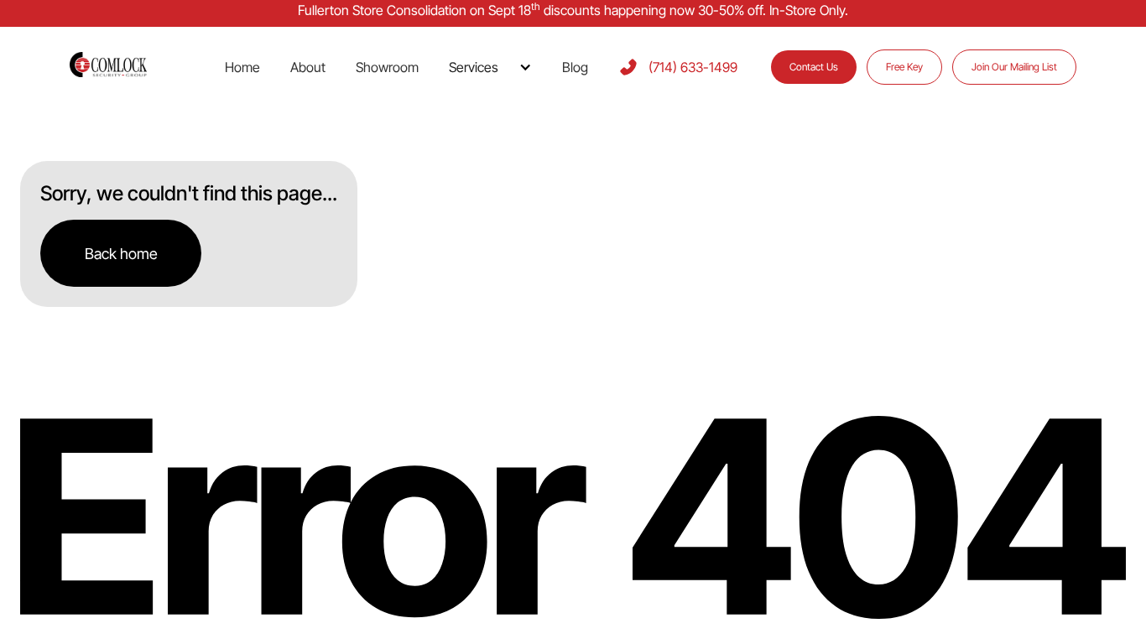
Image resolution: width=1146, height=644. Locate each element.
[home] (128, 66)
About (308, 67)
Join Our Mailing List (1014, 66)
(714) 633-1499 (693, 67)
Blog (575, 67)
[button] (490, 67)
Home (242, 67)
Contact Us (813, 66)
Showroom (387, 67)
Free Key (904, 66)
